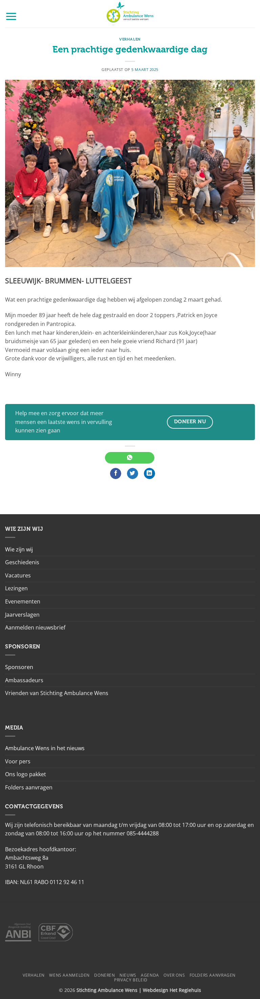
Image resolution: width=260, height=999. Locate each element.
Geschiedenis (22, 562)
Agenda (150, 975)
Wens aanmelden (69, 975)
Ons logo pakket (25, 774)
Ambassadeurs (24, 680)
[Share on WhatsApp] (129, 457)
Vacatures (18, 575)
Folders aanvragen (28, 787)
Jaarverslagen (22, 614)
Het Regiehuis (185, 990)
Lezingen (16, 588)
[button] (11, 16)
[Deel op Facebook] (115, 473)
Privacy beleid (131, 980)
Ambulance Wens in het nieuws (45, 748)
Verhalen (129, 39)
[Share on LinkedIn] (149, 473)
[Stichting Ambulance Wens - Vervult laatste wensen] (130, 13)
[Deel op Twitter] (132, 473)
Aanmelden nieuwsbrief (35, 627)
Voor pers (17, 761)
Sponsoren (19, 667)
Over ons (174, 975)
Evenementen (22, 601)
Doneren (104, 975)
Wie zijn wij (19, 549)
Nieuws (128, 975)
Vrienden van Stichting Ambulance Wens (56, 693)
